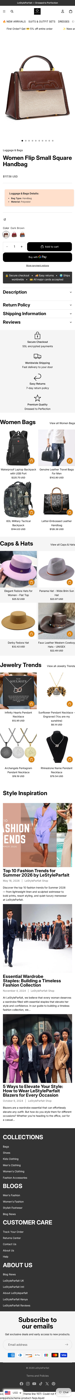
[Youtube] (34, 1384)
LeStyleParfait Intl (13, 1286)
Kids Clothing (11, 1158)
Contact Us (9, 1244)
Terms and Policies (37, 1375)
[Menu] (4, 11)
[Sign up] (66, 1344)
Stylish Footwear (12, 1207)
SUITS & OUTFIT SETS (41, 21)
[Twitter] (47, 1384)
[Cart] (71, 11)
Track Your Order (13, 1231)
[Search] (12, 11)
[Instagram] (28, 1384)
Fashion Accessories (15, 1177)
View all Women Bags (62, 423)
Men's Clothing (12, 1165)
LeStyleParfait (41, 1368)
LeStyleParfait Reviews (16, 1305)
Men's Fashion (11, 1195)
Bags (6, 1146)
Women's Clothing (13, 1171)
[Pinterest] (53, 1384)
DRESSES (63, 21)
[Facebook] (21, 1384)
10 (52, 140)
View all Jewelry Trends (61, 666)
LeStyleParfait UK (13, 1280)
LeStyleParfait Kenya (15, 1299)
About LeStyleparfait (15, 1292)
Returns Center (12, 1237)
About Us (8, 1250)
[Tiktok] (41, 1384)
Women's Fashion (13, 1201)
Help (5, 1256)
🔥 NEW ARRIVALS (14, 21)
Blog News (9, 1213)
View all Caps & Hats (62, 544)
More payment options (37, 265)
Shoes (6, 1152)
